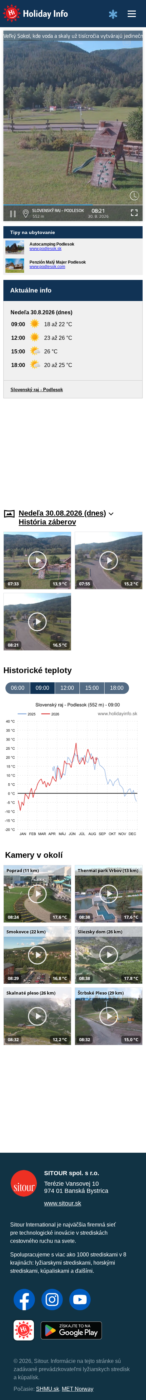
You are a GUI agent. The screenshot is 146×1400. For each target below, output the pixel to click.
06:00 (17, 688)
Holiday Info (29, 8)
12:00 (67, 688)
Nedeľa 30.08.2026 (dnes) (62, 513)
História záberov (47, 522)
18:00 (117, 688)
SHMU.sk (47, 1389)
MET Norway (77, 1389)
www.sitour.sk (62, 1203)
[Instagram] (52, 1300)
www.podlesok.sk (45, 248)
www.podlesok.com (47, 266)
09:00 (42, 688)
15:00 (92, 688)
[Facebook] (24, 1300)
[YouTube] (80, 1300)
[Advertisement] (73, 449)
